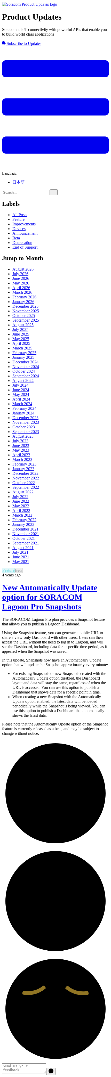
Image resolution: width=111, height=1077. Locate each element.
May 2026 (20, 283)
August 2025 (23, 325)
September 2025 (25, 320)
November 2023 (25, 422)
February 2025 (24, 352)
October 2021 (23, 538)
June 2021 (20, 557)
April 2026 (21, 287)
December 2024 (25, 362)
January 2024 (23, 413)
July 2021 (20, 552)
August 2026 (23, 269)
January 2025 (23, 357)
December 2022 (25, 473)
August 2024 (23, 380)
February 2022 (24, 520)
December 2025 (25, 306)
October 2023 (23, 427)
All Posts (19, 215)
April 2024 (21, 399)
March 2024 (22, 404)
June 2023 (20, 445)
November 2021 (25, 534)
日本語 (18, 182)
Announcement (24, 233)
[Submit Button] (54, 192)
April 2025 (21, 343)
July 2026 (20, 274)
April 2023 (21, 455)
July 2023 (20, 441)
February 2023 (24, 464)
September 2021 (25, 543)
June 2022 (20, 501)
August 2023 (23, 436)
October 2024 (23, 371)
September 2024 (25, 376)
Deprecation (22, 242)
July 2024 (20, 385)
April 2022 (21, 510)
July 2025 (20, 329)
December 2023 (25, 417)
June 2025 (20, 334)
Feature (18, 219)
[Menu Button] (55, 166)
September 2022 (25, 487)
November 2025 (25, 311)
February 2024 (24, 408)
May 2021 (20, 561)
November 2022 (25, 478)
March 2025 (22, 348)
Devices (19, 228)
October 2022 (23, 482)
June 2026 (20, 278)
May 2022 (20, 506)
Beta (16, 238)
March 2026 (22, 292)
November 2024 (25, 366)
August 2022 (23, 492)
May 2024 (20, 394)
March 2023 (22, 459)
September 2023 (25, 431)
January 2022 (23, 524)
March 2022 (22, 515)
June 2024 (20, 390)
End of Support (24, 247)
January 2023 (23, 469)
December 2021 (25, 529)
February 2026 (24, 297)
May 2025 (20, 339)
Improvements (24, 224)
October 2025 (23, 315)
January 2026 (23, 301)
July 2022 (20, 496)
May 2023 (20, 450)
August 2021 (23, 547)
